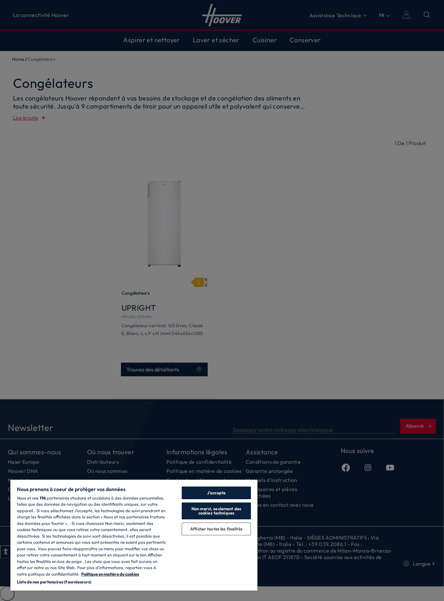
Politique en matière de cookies (110, 574)
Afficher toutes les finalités (216, 528)
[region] (133, 535)
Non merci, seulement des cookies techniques (216, 510)
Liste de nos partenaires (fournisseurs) (54, 581)
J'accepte (216, 492)
